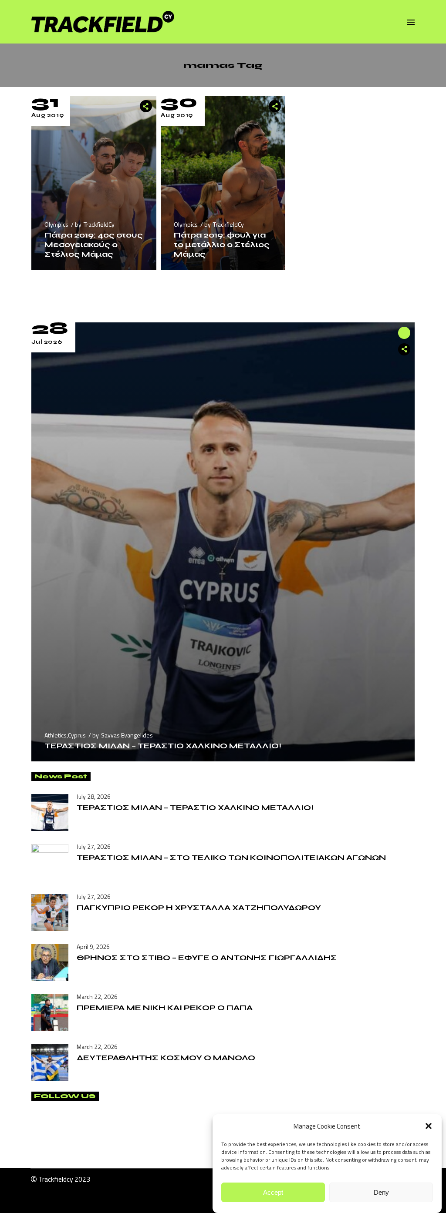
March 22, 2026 (97, 996)
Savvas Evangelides (127, 735)
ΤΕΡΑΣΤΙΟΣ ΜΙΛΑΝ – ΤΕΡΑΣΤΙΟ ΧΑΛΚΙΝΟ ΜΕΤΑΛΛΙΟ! (162, 746)
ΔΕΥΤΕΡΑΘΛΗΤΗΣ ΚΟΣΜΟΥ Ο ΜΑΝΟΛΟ (166, 1057)
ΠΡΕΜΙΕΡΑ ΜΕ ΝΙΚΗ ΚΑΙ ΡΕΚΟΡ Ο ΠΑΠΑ (165, 1007)
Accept (273, 1192)
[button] (428, 1126)
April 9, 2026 (93, 946)
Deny (381, 1192)
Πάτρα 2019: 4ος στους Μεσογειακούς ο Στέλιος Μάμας (93, 244)
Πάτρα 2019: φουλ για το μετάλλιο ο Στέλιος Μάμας (222, 244)
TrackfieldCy (99, 224)
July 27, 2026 (94, 846)
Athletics (55, 735)
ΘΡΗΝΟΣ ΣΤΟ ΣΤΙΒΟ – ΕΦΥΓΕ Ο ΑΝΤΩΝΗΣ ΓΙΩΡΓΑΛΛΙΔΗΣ (207, 957)
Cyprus (77, 735)
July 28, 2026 (94, 796)
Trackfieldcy (55, 1179)
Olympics (56, 224)
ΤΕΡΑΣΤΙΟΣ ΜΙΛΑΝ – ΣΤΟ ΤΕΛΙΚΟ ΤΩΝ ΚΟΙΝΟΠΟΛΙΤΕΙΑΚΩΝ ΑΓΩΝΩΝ (231, 857)
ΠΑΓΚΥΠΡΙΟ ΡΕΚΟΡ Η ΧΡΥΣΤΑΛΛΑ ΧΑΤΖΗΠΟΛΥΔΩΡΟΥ (199, 907)
